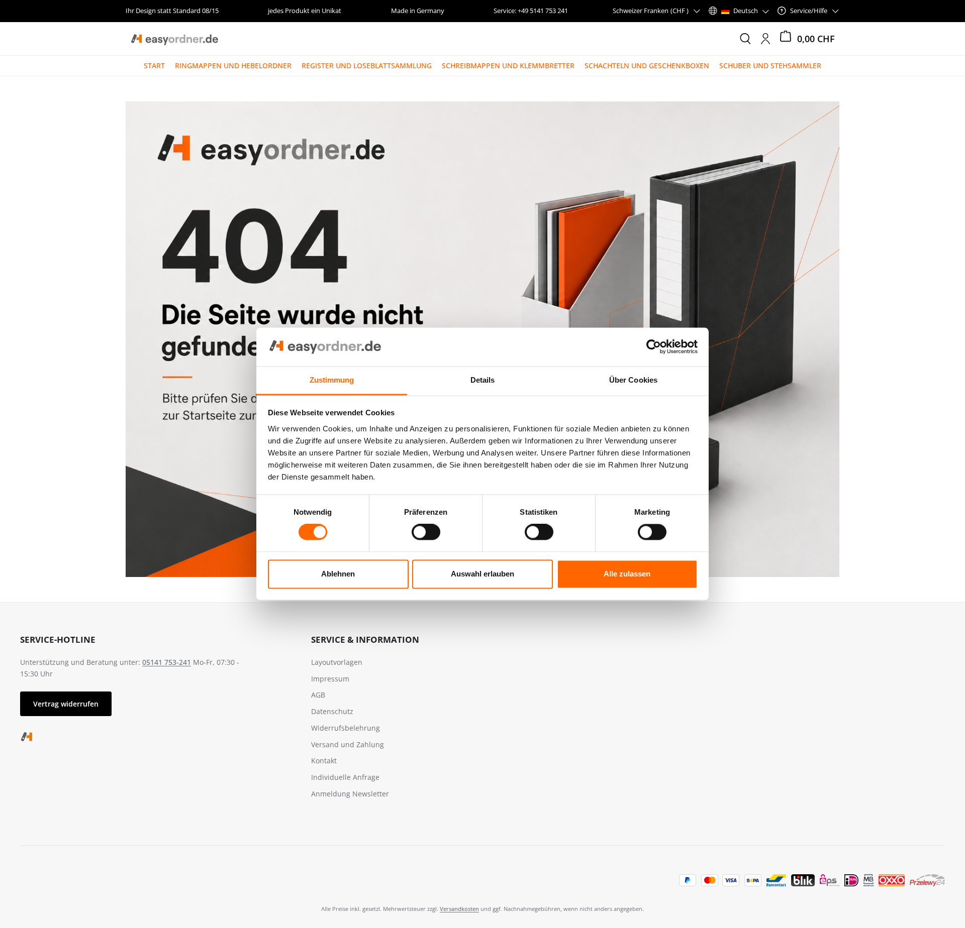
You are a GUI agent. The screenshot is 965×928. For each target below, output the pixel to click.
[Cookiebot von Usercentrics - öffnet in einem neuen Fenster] (654, 347)
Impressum (330, 678)
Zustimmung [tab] (332, 380)
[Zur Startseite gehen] (174, 39)
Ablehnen (338, 573)
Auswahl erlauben (482, 573)
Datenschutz (332, 711)
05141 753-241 (166, 662)
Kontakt (324, 760)
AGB (318, 695)
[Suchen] (745, 39)
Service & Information (365, 639)
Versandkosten (459, 908)
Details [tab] (482, 380)
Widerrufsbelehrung (345, 728)
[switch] (426, 532)
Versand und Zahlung (347, 744)
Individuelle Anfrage (345, 777)
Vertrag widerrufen (66, 704)
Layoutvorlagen (336, 662)
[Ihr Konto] (765, 39)
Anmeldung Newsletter (350, 793)
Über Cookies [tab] (633, 380)
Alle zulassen (627, 573)
